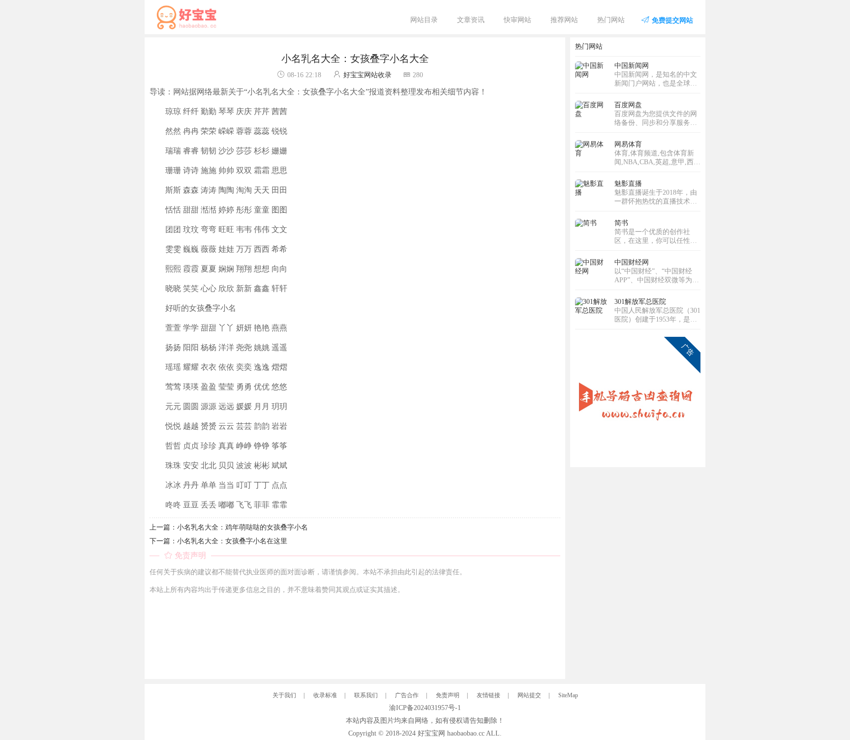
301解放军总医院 (640, 301)
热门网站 (611, 20)
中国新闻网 (631, 65)
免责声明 (447, 695)
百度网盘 (628, 105)
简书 (621, 223)
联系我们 (366, 695)
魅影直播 (628, 183)
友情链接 (488, 695)
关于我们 (284, 695)
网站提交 (529, 695)
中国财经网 (631, 262)
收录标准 (325, 695)
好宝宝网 (431, 733)
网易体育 (628, 144)
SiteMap (568, 695)
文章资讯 (471, 20)
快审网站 (517, 20)
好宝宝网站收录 (367, 75)
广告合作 (407, 695)
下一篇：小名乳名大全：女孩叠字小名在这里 (218, 541)
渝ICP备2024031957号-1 (425, 707)
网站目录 (424, 20)
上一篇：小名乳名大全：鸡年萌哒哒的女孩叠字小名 (229, 527)
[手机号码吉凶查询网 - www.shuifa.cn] (637, 399)
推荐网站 (564, 20)
